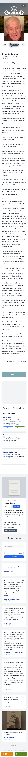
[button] (14, 720)
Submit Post (14, 556)
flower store (19, 364)
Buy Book (16, 506)
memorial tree (21, 361)
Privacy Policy (10, 750)
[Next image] (25, 720)
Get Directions (8, 427)
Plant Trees (19, 427)
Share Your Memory (10, 530)
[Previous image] (3, 720)
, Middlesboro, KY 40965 (12, 424)
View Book (7, 506)
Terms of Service (18, 750)
